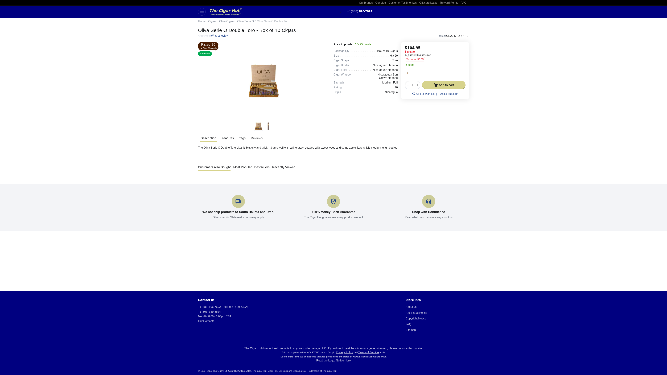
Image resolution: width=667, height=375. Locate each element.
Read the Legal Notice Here (333, 360)
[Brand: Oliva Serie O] (408, 73)
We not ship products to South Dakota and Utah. (238, 212)
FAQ (408, 324)
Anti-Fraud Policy (416, 312)
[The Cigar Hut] (226, 11)
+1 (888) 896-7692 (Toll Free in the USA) (223, 306)
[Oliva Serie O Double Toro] (263, 81)
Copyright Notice (416, 318)
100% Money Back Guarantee (333, 212)
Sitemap (411, 329)
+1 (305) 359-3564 (209, 311)
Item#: (442, 35)
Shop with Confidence (428, 212)
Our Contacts (206, 321)
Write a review (220, 35)
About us (411, 306)
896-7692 (359, 11)
